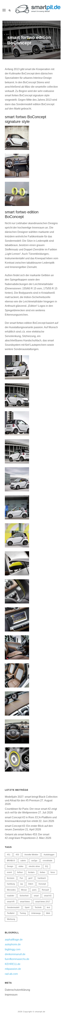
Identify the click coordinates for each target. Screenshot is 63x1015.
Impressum (11, 994)
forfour (20, 872)
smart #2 (48, 896)
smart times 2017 (42, 902)
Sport (27, 907)
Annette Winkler (31, 855)
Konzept (42, 884)
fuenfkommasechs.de (17, 959)
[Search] (9, 10)
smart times (25, 902)
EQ (46, 866)
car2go (34, 860)
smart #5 (11, 902)
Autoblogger (49, 855)
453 (17, 855)
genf (30, 878)
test (48, 907)
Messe (24, 890)
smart (36, 896)
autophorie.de (13, 944)
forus (53, 872)
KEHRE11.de (12, 964)
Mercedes (11, 890)
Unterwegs (36, 913)
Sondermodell (13, 907)
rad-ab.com (11, 973)
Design (10, 866)
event (9, 872)
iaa (21, 884)
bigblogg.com (12, 949)
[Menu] (4, 10)
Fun (21, 878)
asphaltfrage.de (14, 939)
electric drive (34, 866)
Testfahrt (10, 913)
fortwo (42, 872)
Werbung (11, 919)
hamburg (11, 884)
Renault (45, 890)
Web (48, 913)
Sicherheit (24, 896)
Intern (30, 884)
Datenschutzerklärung (17, 989)
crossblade (47, 860)
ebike (21, 866)
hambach (42, 878)
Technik (38, 907)
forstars (31, 872)
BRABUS (11, 860)
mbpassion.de (13, 969)
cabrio (23, 860)
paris (34, 890)
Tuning (23, 913)
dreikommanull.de (15, 954)
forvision (10, 878)
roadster (10, 896)
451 (8, 855)
